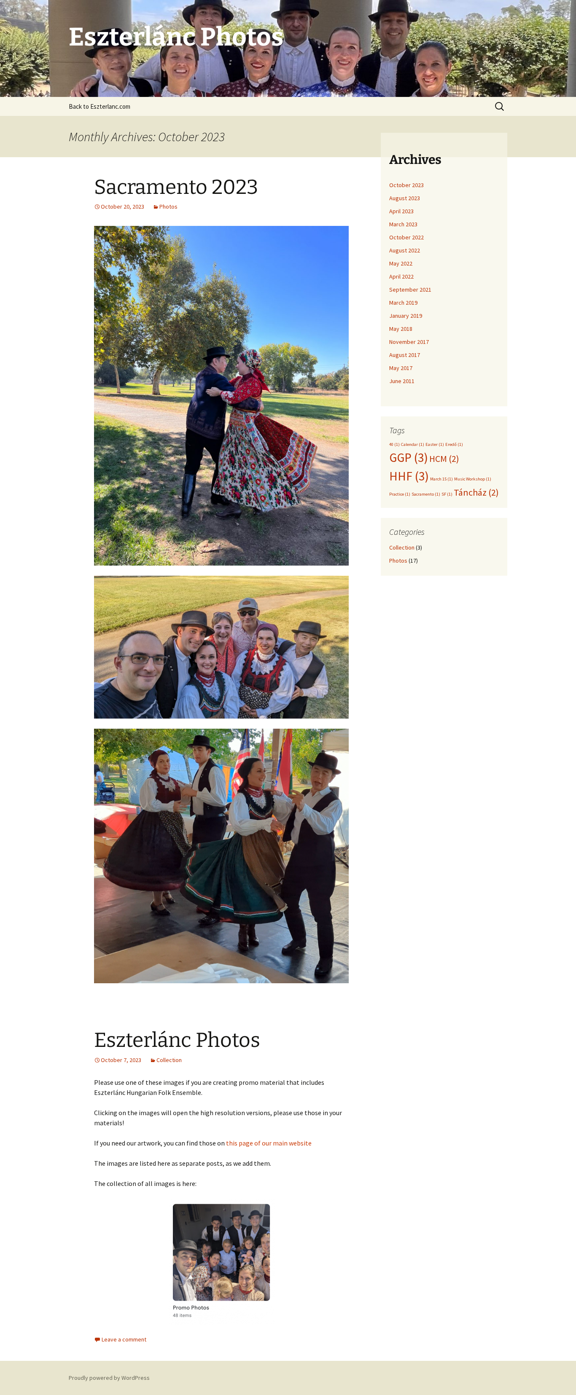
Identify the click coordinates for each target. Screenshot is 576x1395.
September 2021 (410, 289)
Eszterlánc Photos (177, 1040)
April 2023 (401, 211)
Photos (168, 206)
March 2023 (403, 224)
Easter (434, 444)
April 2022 (401, 276)
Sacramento (426, 494)
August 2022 (404, 250)
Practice (399, 494)
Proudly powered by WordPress (109, 1378)
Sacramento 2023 (176, 187)
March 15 (441, 479)
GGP (408, 457)
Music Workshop (472, 479)
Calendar (412, 444)
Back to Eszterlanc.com (99, 106)
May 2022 (400, 263)
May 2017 (400, 368)
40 (394, 444)
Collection (169, 1060)
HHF (409, 476)
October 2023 (406, 185)
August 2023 (404, 198)
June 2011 (402, 381)
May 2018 (400, 329)
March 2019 (403, 302)
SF (446, 494)
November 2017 (409, 342)
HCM (444, 458)
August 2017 (404, 355)
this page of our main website (269, 1143)
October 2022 (406, 237)
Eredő (454, 444)
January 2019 (405, 315)
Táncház (476, 492)
